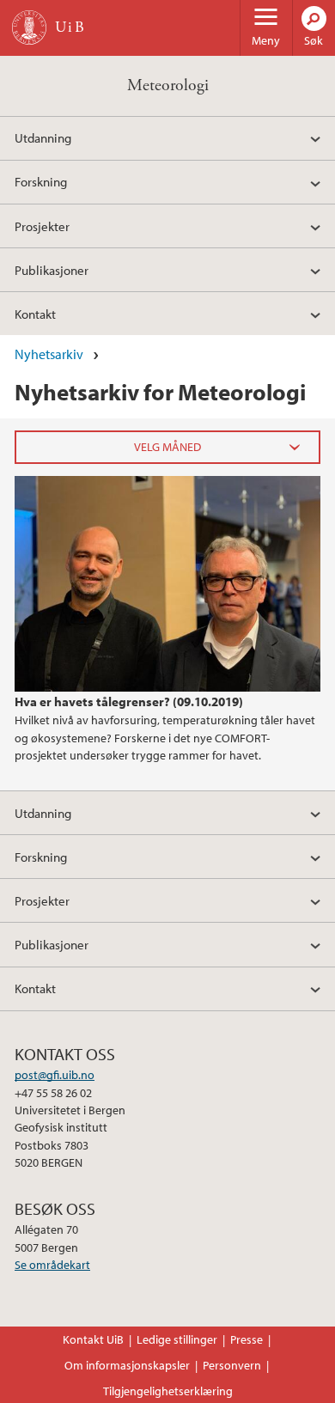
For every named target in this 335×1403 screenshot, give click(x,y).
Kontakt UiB (93, 1339)
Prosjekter (42, 226)
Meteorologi (168, 85)
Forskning (41, 181)
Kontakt (35, 313)
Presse (246, 1339)
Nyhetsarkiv (49, 354)
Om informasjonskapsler (127, 1365)
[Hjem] (29, 27)
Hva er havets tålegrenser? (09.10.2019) (129, 701)
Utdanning (43, 137)
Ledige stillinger (177, 1339)
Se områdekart (52, 1264)
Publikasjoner (51, 269)
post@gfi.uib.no (54, 1075)
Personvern (232, 1365)
